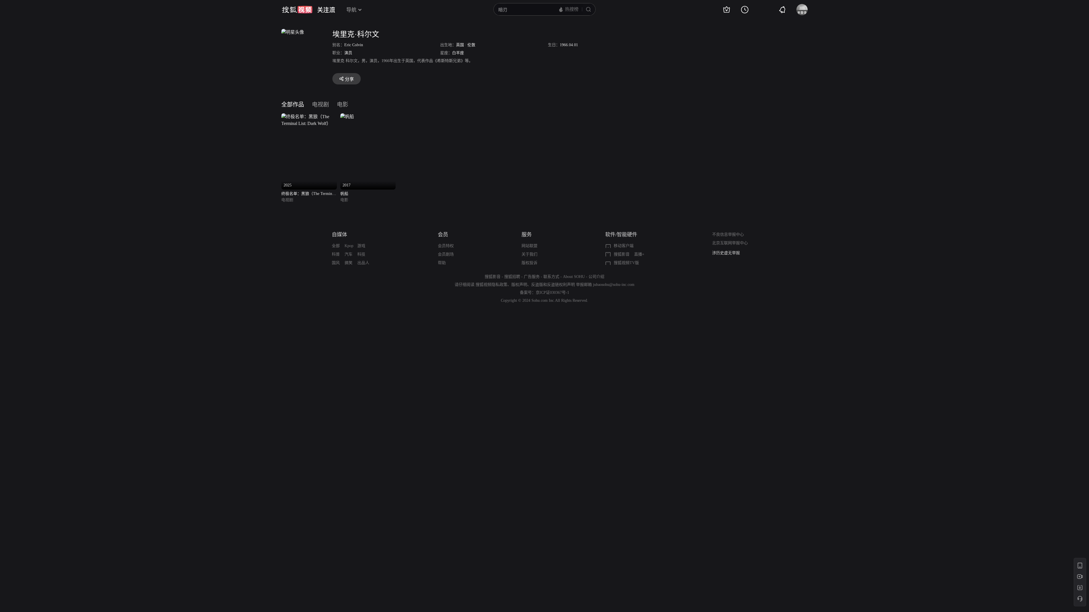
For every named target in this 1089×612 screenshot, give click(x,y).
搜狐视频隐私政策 (491, 284)
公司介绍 (596, 277)
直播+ (639, 254)
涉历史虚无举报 (726, 253)
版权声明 (519, 284)
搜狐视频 (297, 10)
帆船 (344, 194)
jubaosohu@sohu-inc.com (613, 284)
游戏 (361, 246)
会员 (443, 234)
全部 (336, 246)
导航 (351, 9)
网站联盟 (529, 246)
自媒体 (339, 234)
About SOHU (574, 277)
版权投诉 (529, 263)
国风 (336, 263)
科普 (336, 254)
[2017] (347, 116)
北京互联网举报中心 (730, 243)
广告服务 (532, 277)
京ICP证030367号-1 (552, 292)
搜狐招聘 (512, 277)
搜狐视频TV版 (626, 263)
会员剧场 (446, 254)
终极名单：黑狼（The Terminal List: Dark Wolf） (308, 194)
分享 (349, 79)
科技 (361, 254)
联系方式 (551, 277)
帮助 (442, 263)
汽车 (349, 254)
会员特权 (446, 246)
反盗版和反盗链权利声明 (553, 284)
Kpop (349, 246)
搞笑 (349, 263)
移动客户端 (624, 246)
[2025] (309, 116)
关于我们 (529, 254)
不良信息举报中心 (728, 234)
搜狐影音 (622, 254)
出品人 (363, 263)
